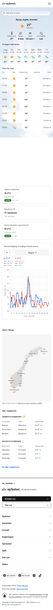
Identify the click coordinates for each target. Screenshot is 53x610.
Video (5, 564)
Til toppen (7, 483)
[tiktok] (40, 575)
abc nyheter (11, 575)
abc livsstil (26, 575)
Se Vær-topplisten (10, 467)
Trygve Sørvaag (22, 585)
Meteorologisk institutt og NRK (30, 403)
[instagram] (34, 575)
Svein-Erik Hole (22, 589)
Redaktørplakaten (35, 594)
